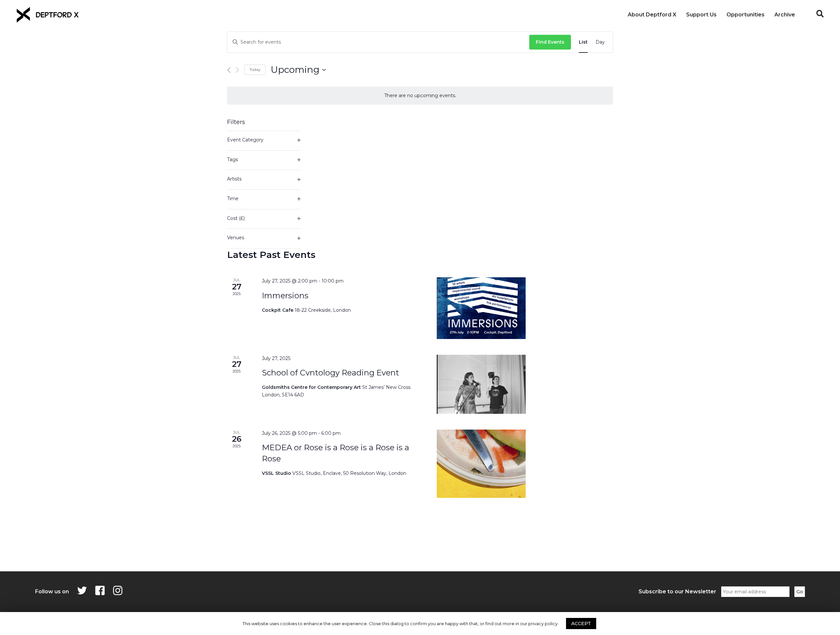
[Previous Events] (229, 70)
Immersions (285, 295)
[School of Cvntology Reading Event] (481, 384)
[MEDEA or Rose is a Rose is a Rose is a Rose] (481, 464)
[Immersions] (481, 308)
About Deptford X (652, 14)
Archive (784, 14)
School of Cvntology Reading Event (330, 372)
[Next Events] (237, 70)
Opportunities (745, 14)
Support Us (701, 14)
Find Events (550, 42)
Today (255, 69)
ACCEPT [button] (581, 623)
